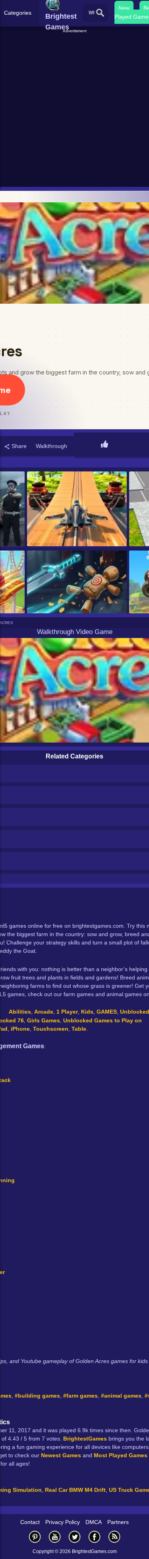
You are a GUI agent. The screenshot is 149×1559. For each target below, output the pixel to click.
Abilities (20, 1011)
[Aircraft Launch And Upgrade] (77, 509)
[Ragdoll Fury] (77, 588)
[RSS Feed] (114, 1536)
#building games (37, 1395)
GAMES (107, 1011)
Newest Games (61, 1455)
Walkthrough (51, 446)
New (124, 8)
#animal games (121, 1395)
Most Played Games (120, 1455)
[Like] (104, 444)
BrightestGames (85, 1438)
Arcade (43, 1011)
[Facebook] (94, 1536)
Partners (118, 1522)
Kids (87, 1011)
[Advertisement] (74, 108)
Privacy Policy (62, 1522)
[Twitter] (75, 1536)
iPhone (20, 1029)
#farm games (80, 1395)
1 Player (67, 1011)
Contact (30, 1522)
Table (79, 1029)
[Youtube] (55, 1536)
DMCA (93, 1522)
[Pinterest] (35, 1536)
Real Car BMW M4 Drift (75, 1490)
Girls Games (43, 1020)
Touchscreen (50, 1029)
